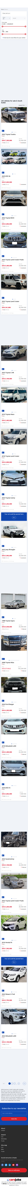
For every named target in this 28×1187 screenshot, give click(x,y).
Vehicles (6, 9)
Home (2, 9)
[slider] (2, 26)
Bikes (2, 1149)
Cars (2, 1136)
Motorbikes (4, 1139)
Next (24, 1083)
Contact (3, 1130)
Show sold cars (6, 13)
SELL (14, 517)
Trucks (2, 1141)
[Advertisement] (14, 56)
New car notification (14, 1170)
